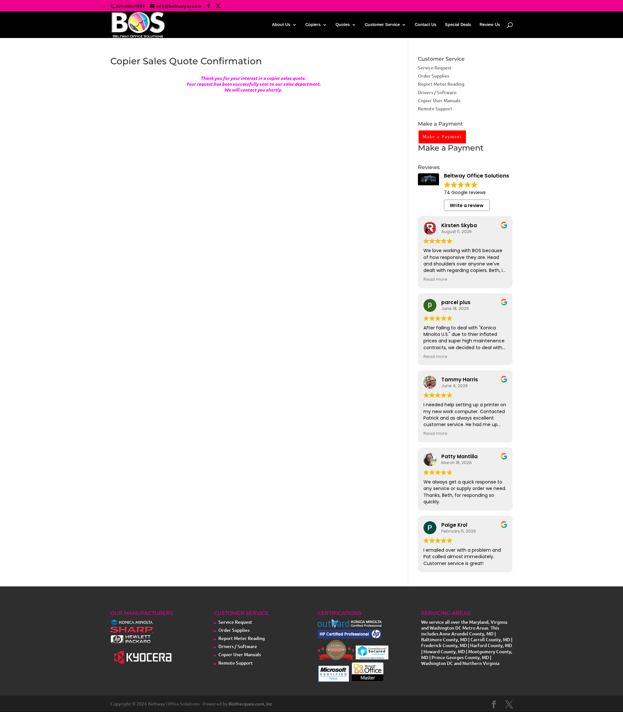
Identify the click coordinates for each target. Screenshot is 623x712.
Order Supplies (433, 76)
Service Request (435, 68)
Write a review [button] (466, 205)
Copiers (313, 24)
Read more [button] (435, 279)
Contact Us (425, 24)
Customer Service (382, 24)
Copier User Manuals (439, 100)
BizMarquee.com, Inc (250, 703)
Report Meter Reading (441, 84)
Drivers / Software (437, 92)
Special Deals (458, 24)
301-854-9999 (130, 6)
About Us (281, 24)
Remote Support (435, 108)
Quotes (343, 24)
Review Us (490, 24)
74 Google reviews (465, 192)
